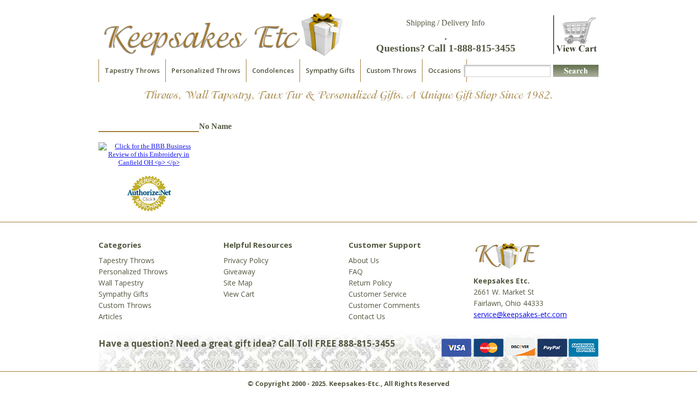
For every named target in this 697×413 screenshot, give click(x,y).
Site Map (238, 283)
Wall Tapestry (120, 283)
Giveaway (239, 271)
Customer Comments (384, 305)
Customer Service (377, 294)
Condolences (273, 70)
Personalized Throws (205, 70)
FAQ (355, 271)
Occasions (444, 70)
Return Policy (370, 283)
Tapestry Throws (132, 70)
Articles (110, 316)
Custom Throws (391, 70)
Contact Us (366, 316)
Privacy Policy (245, 260)
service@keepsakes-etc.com (520, 314)
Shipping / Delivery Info (445, 22)
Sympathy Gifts (330, 70)
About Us (363, 260)
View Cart (239, 294)
